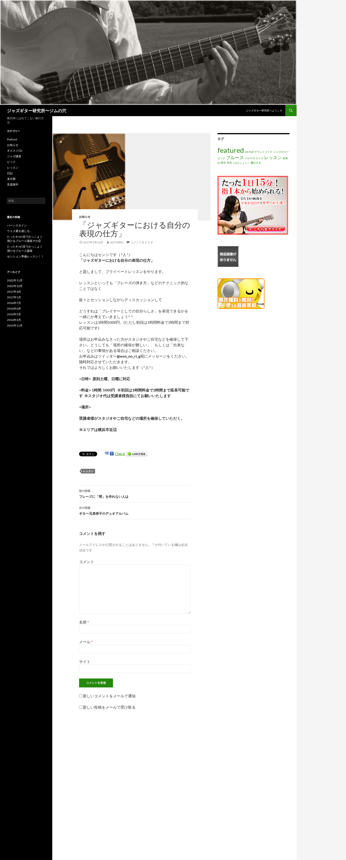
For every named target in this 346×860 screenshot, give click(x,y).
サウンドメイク (263, 151)
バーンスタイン (17, 225)
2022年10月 (15, 286)
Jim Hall (249, 151)
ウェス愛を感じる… (19, 231)
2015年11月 (15, 325)
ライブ (259, 158)
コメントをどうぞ (141, 242)
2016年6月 (14, 308)
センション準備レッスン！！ (25, 256)
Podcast (12, 139)
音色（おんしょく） (238, 162)
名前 (84, 622)
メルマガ (250, 158)
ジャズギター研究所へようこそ (264, 110)
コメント (86, 561)
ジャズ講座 (14, 156)
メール (86, 641)
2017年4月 (14, 291)
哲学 (223, 162)
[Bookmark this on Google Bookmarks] (112, 453)
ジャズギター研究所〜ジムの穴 (36, 110)
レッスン (88, 471)
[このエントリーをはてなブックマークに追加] (107, 453)
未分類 (11, 179)
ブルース (235, 157)
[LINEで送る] (136, 453)
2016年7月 (14, 303)
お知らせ (84, 216)
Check (120, 453)
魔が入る (256, 162)
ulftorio (116, 242)
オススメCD (14, 150)
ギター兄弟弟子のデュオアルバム (104, 510)
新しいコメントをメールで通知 (109, 696)
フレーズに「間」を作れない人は (104, 493)
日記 (10, 173)
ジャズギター (281, 151)
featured (230, 150)
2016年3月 (14, 320)
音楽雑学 (12, 184)
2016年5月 (14, 314)
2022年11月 (15, 280)
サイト (84, 661)
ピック (221, 158)
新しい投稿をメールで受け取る (109, 707)
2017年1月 (14, 297)
